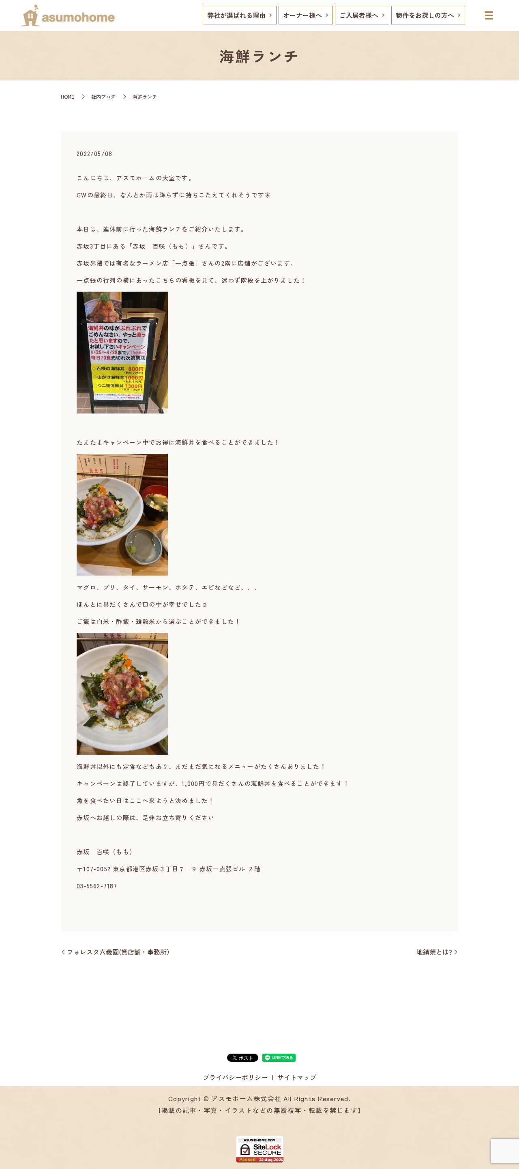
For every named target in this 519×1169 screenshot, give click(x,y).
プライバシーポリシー (235, 1077)
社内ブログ (103, 96)
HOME (67, 96)
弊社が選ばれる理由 (236, 15)
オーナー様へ (302, 15)
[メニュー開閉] (489, 15)
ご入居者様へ (358, 15)
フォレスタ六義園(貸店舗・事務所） (120, 951)
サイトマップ (296, 1077)
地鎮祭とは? (434, 951)
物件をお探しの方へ (425, 15)
